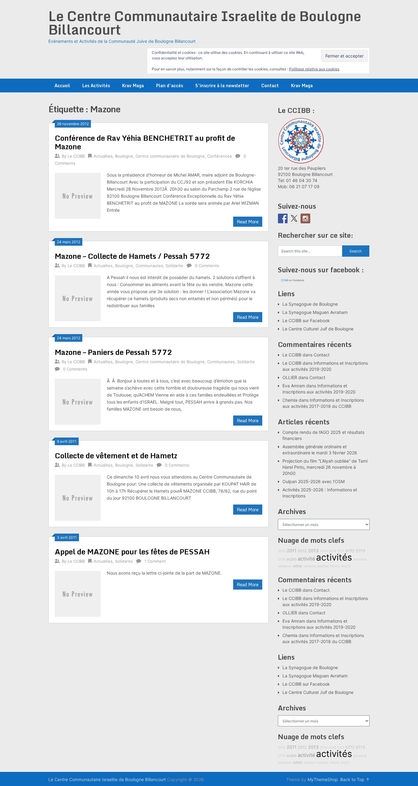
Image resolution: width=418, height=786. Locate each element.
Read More (248, 221)
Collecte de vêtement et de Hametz (116, 455)
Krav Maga (133, 85)
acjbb (291, 559)
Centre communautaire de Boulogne (170, 156)
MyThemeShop (323, 779)
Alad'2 (345, 566)
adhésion (285, 566)
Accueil (62, 85)
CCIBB (284, 280)
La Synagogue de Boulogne (310, 304)
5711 (341, 551)
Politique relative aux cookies (314, 69)
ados (297, 566)
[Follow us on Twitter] (294, 218)
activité (306, 559)
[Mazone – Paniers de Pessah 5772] (78, 401)
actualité (360, 559)
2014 (323, 551)
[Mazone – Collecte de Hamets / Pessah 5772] (78, 297)
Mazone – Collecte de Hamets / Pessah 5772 (132, 256)
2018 (332, 551)
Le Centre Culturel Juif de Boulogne (317, 328)
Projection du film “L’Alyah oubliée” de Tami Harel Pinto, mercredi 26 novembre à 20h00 (325, 467)
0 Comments (207, 265)
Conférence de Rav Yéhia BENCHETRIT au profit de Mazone (145, 142)
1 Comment (155, 561)
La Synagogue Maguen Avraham (315, 312)
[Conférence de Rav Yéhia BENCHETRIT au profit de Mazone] (78, 195)
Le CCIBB (76, 156)
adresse (309, 566)
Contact (270, 85)
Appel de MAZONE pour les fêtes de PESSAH (132, 551)
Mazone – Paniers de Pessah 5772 (113, 352)
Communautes (149, 265)
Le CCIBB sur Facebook (306, 320)
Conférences (219, 156)
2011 (292, 550)
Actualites (103, 156)
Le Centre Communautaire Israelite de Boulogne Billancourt (204, 22)
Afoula (335, 566)
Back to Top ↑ (355, 779)
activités (334, 557)
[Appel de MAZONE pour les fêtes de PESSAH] (78, 593)
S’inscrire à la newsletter (222, 85)
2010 (282, 551)
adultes (323, 566)
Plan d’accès (169, 85)
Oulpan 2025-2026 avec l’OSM (313, 481)
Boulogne (124, 156)
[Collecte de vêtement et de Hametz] (78, 497)
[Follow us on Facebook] (283, 218)
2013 (313, 550)
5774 (281, 559)
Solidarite (174, 265)
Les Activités (96, 85)
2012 (302, 551)
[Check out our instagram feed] (305, 218)
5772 (350, 551)
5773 (360, 551)
